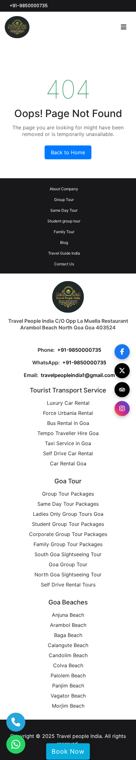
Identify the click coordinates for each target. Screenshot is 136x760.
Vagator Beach (68, 695)
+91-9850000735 (28, 6)
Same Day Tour (63, 210)
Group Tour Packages (68, 494)
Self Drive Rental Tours (68, 584)
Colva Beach (68, 665)
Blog (64, 242)
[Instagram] (122, 408)
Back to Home (68, 152)
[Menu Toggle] (123, 27)
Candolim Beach (68, 655)
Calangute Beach (68, 645)
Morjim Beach (68, 706)
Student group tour (63, 221)
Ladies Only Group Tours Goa (68, 514)
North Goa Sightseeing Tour (68, 574)
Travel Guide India (64, 253)
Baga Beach (68, 635)
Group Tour (64, 199)
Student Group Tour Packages (68, 524)
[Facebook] (122, 351)
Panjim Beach (68, 685)
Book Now (68, 751)
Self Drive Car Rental (68, 453)
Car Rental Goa (68, 463)
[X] (122, 370)
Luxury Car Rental (68, 403)
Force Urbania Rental (68, 413)
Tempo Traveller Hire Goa (68, 433)
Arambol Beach (68, 625)
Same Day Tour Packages (68, 504)
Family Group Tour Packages (68, 544)
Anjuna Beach (68, 615)
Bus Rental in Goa (68, 423)
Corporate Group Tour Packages (68, 534)
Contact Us (64, 264)
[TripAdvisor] (122, 389)
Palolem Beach (68, 675)
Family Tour (64, 231)
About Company (64, 188)
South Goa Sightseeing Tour (68, 554)
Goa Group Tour (68, 564)
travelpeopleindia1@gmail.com (78, 375)
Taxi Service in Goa (68, 443)
